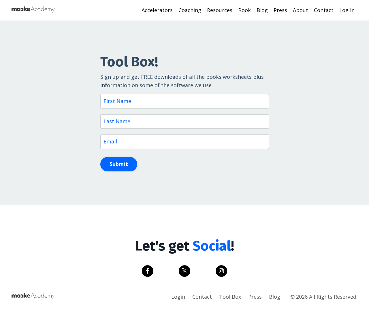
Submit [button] (119, 163)
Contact (324, 10)
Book (244, 10)
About (300, 10)
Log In (347, 10)
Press (280, 10)
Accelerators (157, 10)
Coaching (189, 10)
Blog (262, 10)
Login (178, 296)
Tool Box (230, 296)
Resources (219, 10)
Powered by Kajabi (340, 314)
